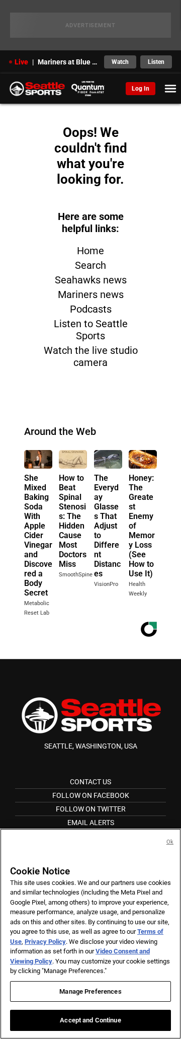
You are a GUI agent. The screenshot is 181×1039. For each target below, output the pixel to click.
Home (90, 251)
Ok (169, 842)
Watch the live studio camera (91, 356)
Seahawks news (91, 280)
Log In (140, 88)
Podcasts (91, 309)
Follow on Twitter (91, 809)
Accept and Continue (90, 1020)
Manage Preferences (90, 991)
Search (90, 265)
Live (21, 62)
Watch (120, 61)
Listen (156, 61)
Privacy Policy (45, 941)
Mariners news (91, 294)
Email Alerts (90, 823)
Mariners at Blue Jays (68, 62)
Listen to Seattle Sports (91, 330)
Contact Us (90, 782)
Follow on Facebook (90, 795)
